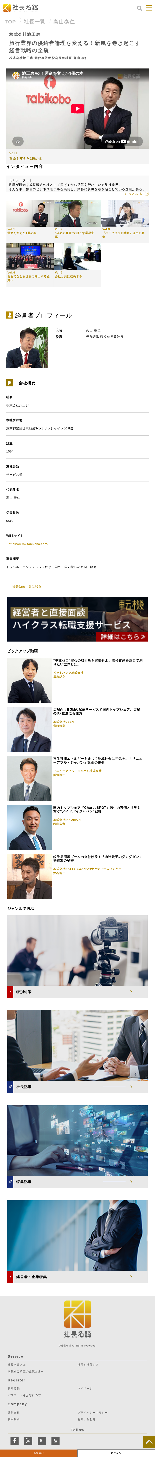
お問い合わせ (87, 1419)
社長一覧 (35, 21)
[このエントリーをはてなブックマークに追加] (42, 1441)
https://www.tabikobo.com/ (28, 544)
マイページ (85, 1388)
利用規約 (14, 1419)
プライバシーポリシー (93, 1412)
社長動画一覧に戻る (26, 586)
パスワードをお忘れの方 (24, 1395)
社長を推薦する (88, 1364)
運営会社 (14, 1412)
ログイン (116, 1453)
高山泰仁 (64, 21)
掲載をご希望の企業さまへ (26, 1371)
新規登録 (39, 1453)
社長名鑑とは (17, 1364)
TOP (10, 21)
